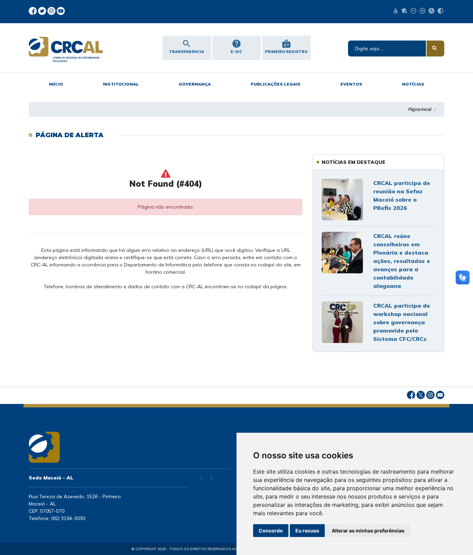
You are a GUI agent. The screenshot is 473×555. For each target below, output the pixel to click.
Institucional (121, 84)
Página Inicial (419, 109)
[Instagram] (52, 10)
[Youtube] (61, 10)
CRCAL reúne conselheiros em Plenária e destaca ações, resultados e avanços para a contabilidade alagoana (401, 260)
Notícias (413, 84)
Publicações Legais (276, 84)
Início (56, 84)
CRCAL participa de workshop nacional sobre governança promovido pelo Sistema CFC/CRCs (401, 322)
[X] (42, 10)
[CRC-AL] (77, 49)
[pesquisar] (435, 48)
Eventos (351, 84)
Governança (195, 84)
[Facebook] (33, 10)
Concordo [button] (271, 531)
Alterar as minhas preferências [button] (368, 531)
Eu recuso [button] (307, 531)
